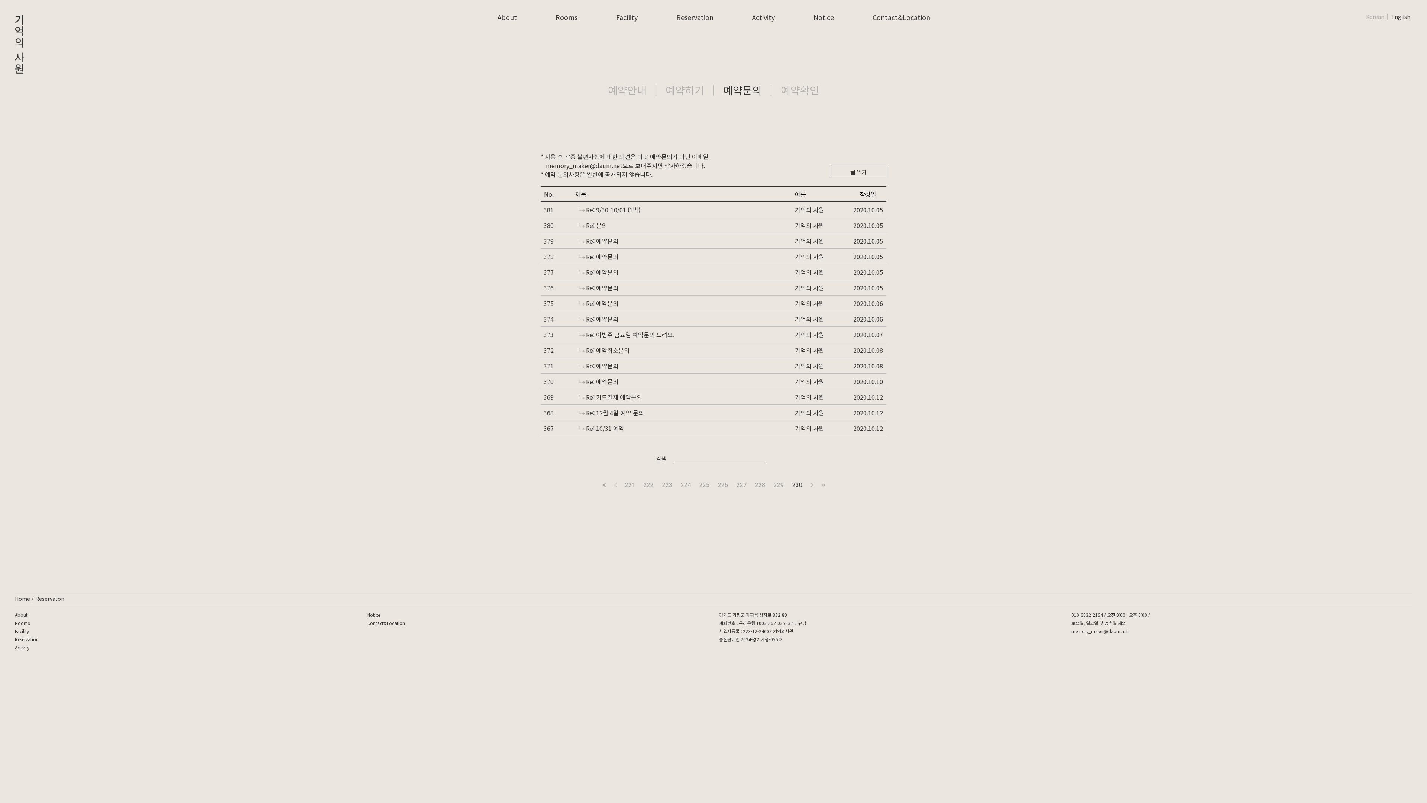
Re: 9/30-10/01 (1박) (613, 210)
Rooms (566, 17)
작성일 (868, 194)
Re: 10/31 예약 (605, 428)
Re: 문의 (596, 225)
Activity (763, 17)
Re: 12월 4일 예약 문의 (615, 413)
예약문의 (742, 90)
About (507, 17)
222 (649, 484)
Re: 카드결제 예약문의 (614, 397)
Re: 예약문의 (602, 241)
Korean (1375, 16)
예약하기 (685, 90)
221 (630, 484)
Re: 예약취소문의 (608, 350)
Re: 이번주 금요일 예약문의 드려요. (630, 334)
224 (686, 484)
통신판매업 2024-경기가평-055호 (750, 639)
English (1400, 16)
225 (704, 484)
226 (723, 484)
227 (742, 484)
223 (667, 484)
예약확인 (800, 90)
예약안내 (627, 90)
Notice (823, 17)
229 (779, 484)
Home (22, 598)
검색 (661, 458)
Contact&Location (901, 17)
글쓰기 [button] (858, 171)
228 (760, 484)
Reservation (695, 17)
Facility (627, 17)
